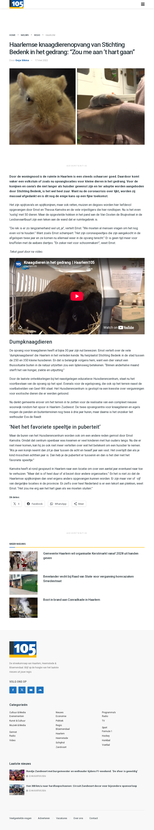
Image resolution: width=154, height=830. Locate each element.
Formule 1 (107, 731)
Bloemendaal (63, 729)
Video (12, 740)
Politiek (59, 720)
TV (103, 720)
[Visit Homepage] (16, 4)
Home (12, 35)
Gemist (13, 732)
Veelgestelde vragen (20, 818)
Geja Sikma (22, 60)
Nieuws (25, 35)
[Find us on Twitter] (22, 690)
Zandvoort (61, 747)
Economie (61, 716)
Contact (93, 818)
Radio (12, 736)
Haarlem (50, 35)
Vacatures (61, 818)
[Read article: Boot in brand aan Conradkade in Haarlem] (23, 608)
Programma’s (109, 712)
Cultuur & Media (17, 712)
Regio (37, 35)
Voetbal (106, 745)
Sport (104, 727)
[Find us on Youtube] (31, 690)
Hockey (106, 736)
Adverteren (44, 818)
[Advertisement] (77, 156)
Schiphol (60, 742)
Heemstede (62, 738)
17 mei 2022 (41, 60)
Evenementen (16, 716)
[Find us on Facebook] (13, 690)
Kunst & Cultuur (17, 720)
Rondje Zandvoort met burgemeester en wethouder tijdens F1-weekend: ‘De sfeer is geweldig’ (82, 771)
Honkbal (106, 740)
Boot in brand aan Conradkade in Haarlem (71, 600)
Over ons (78, 818)
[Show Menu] (143, 4)
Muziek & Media (17, 725)
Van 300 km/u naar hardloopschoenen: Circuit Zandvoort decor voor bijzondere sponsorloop (81, 786)
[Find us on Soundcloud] (40, 690)
